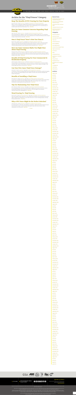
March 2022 (54, 169)
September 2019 (55, 224)
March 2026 (54, 82)
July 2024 (54, 118)
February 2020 (55, 215)
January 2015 (54, 325)
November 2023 (55, 133)
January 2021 (54, 195)
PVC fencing (35, 23)
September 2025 (55, 93)
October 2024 (54, 113)
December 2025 (55, 87)
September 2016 (55, 289)
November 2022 (55, 155)
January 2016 (54, 304)
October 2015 (54, 309)
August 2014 (54, 335)
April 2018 (54, 255)
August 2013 (54, 356)
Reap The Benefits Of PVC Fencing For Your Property (30, 21)
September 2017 (55, 267)
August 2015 (54, 313)
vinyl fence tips (39, 41)
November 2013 (55, 351)
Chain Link (54, 39)
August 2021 (54, 182)
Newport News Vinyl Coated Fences (51, 388)
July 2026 (54, 75)
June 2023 (54, 142)
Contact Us (62, 11)
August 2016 (54, 291)
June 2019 (54, 229)
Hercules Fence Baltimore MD (23, 393)
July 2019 (54, 227)
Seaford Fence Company (53, 391)
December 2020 (55, 196)
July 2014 (54, 336)
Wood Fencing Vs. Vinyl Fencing (23, 93)
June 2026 (54, 76)
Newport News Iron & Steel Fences (18, 388)
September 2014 (55, 333)
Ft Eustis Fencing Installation (46, 391)
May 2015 (54, 318)
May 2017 (54, 275)
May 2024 (54, 122)
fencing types (31, 61)
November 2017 (55, 264)
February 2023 (55, 149)
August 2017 (54, 269)
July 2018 (54, 249)
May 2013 (54, 362)
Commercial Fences (56, 41)
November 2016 (55, 285)
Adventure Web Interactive (61, 383)
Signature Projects (34, 11)
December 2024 (55, 109)
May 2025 (54, 100)
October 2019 (54, 222)
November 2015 (55, 307)
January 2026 (54, 86)
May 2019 (54, 231)
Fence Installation (31, 78)
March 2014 (54, 344)
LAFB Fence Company (40, 391)
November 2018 (55, 242)
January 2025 (54, 107)
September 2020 (55, 202)
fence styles (29, 70)
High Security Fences (56, 48)
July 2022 (54, 162)
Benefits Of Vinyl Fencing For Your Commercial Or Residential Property (29, 58)
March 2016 (54, 300)
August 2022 (54, 160)
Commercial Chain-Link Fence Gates (57, 25)
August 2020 (54, 204)
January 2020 (54, 216)
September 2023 (55, 136)
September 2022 (55, 158)
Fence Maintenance (31, 41)
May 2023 (54, 144)
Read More (32, 26)
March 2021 (54, 191)
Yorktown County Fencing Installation (37, 390)
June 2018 (54, 251)
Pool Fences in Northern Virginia (56, 57)
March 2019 (54, 235)
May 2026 (54, 78)
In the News (56, 11)
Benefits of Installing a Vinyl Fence (24, 76)
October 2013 (54, 353)
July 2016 (54, 293)
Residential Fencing (31, 33)
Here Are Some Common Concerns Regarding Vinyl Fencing (30, 30)
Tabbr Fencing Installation (34, 391)
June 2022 (54, 164)
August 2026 (54, 73)
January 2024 (54, 129)
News (53, 52)
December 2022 (55, 153)
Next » (31, 108)
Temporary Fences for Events (57, 27)
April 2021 (54, 189)
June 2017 (54, 273)
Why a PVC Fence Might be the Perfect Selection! (29, 101)
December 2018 (55, 240)
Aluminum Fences (55, 36)
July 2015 (54, 314)
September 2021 (55, 180)
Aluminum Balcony (55, 34)
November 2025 (55, 89)
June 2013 (54, 360)
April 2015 (54, 320)
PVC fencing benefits (40, 23)
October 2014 (54, 331)
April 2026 (54, 80)
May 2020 (54, 209)
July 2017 (54, 271)
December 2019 (55, 218)
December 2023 (55, 131)
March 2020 (54, 213)
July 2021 (54, 184)
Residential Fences (34, 70)
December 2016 (55, 284)
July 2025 (54, 96)
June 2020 (54, 207)
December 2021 (55, 175)
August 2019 (54, 225)
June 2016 (54, 295)
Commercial (42, 11)
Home (27, 11)
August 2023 (54, 138)
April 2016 (54, 298)
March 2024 (54, 126)
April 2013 (54, 364)
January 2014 (54, 347)
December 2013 (55, 349)
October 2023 (54, 135)
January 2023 (54, 151)
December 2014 (55, 327)
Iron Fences (54, 50)
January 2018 (54, 260)
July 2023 (54, 140)
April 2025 (54, 102)
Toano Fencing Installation (30, 390)
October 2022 (54, 156)
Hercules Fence (35, 61)
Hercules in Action (51, 11)
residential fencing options (38, 51)
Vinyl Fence (35, 41)
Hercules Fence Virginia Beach (52, 393)
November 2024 (55, 111)
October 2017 (54, 265)
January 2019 (54, 238)
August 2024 (54, 116)
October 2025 (54, 91)
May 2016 (54, 296)
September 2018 (55, 245)
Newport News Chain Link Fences (34, 388)
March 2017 (54, 278)
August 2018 (54, 247)
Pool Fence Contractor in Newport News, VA (57, 29)
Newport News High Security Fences (60, 388)
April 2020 (54, 211)
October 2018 (54, 244)
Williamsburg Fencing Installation (22, 390)
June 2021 (54, 185)
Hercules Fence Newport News (58, 47)
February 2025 (55, 106)
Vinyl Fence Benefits (40, 78)
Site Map (57, 379)
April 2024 (54, 124)
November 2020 (55, 198)
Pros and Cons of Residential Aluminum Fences (57, 22)
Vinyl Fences (22, 23)
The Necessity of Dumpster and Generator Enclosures (58, 19)
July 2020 (54, 205)
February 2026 (55, 84)
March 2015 (54, 322)
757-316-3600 (60, 6)
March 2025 (54, 104)
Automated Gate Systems (57, 37)
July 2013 (54, 358)
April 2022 (54, 167)
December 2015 (55, 305)
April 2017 (54, 276)
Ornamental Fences (56, 54)
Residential (38, 11)
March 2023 (54, 147)
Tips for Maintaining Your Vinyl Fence (25, 85)
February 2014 (55, 345)
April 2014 (54, 342)
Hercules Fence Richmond (46, 393)
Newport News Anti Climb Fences (42, 388)
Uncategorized (55, 65)
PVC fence (35, 103)
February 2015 (55, 324)
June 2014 (54, 338)
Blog (59, 11)
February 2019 (55, 236)
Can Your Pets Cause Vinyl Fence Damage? (27, 68)
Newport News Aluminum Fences (26, 388)
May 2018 (54, 253)
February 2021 (55, 193)
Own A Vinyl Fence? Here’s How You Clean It (27, 39)
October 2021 (54, 178)
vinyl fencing (40, 33)
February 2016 (55, 302)
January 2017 (54, 282)
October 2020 (54, 200)
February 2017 (55, 280)
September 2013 (55, 354)
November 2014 (55, 329)
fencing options (31, 23)
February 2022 (55, 171)
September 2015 (55, 311)
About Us (29, 11)
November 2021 (55, 176)
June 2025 (54, 98)
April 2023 (54, 146)
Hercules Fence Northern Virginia (38, 393)
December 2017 (55, 262)
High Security (47, 11)
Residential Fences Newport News (57, 63)
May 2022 (54, 165)
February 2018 (55, 258)
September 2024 (55, 115)
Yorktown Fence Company (15, 390)
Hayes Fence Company (23, 391)
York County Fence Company (45, 390)
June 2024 (54, 120)
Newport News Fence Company (59, 390)
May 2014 (54, 340)
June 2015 (54, 316)
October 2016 (54, 287)
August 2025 (54, 95)
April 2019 (54, 233)
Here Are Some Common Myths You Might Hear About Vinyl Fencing (29, 48)
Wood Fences (26, 95)
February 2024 (55, 127)
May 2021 (54, 187)
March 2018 (54, 256)
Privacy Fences (55, 58)
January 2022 (54, 173)
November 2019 (55, 220)
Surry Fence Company (28, 391)
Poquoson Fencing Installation (52, 390)
